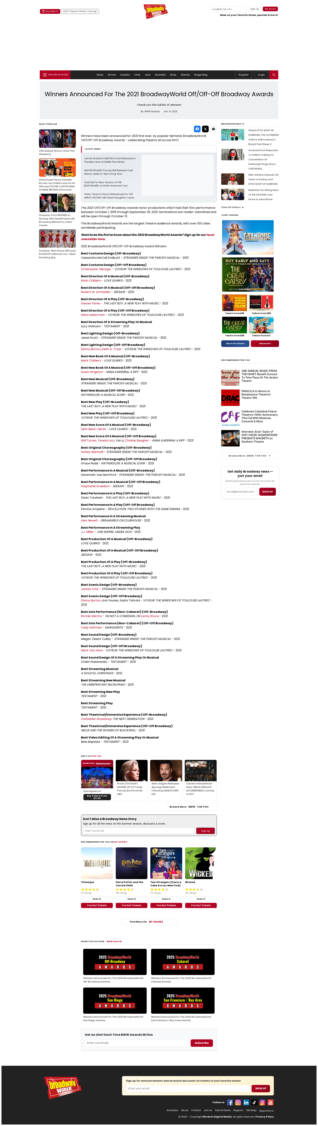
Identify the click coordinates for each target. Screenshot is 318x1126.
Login (261, 74)
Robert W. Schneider (96, 292)
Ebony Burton (90, 349)
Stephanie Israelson (95, 486)
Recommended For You (235, 360)
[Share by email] (213, 129)
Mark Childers (91, 360)
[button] (273, 74)
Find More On (146, 922)
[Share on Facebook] (197, 129)
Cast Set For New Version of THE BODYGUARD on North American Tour (106, 184)
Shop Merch (51, 11)
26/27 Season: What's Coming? (80, 11)
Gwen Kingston (92, 372)
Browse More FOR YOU (189, 807)
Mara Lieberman (93, 315)
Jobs (148, 74)
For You (96, 756)
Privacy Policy (264, 1116)
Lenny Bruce (150, 616)
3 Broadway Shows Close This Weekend (57, 144)
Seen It (97, 898)
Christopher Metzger (96, 269)
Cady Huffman (91, 627)
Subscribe (202, 1043)
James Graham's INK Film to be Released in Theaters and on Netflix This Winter (110, 160)
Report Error (266, 1111)
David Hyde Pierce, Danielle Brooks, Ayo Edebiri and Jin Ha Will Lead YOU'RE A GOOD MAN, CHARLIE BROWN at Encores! (57, 176)
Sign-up (254, 8)
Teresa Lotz (106, 440)
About (184, 1110)
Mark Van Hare (92, 650)
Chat (137, 74)
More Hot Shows (235, 343)
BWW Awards (114, 941)
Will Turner (88, 440)
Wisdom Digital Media (217, 1116)
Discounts (265, 343)
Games (185, 74)
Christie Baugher (137, 440)
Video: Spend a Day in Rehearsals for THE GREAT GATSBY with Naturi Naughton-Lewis (109, 196)
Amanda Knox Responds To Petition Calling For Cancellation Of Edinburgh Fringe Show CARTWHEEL (263, 159)
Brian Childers (91, 280)
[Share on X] (205, 129)
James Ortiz (89, 589)
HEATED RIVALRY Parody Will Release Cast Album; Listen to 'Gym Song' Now (108, 172)
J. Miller (88, 532)
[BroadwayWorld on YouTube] (270, 1102)
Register (244, 74)
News (100, 74)
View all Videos (231, 207)
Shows (112, 74)
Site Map (251, 1110)
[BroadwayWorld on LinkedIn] (246, 1102)
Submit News (223, 1110)
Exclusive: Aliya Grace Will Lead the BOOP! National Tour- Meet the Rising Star (57, 245)
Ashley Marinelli (92, 452)
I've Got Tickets (97, 905)
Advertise (172, 1110)
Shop (173, 74)
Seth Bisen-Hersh (93, 429)
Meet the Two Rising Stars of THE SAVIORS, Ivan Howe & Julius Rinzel (263, 194)
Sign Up (260, 1088)
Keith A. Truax (111, 349)
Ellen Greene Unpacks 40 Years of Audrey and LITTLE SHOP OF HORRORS (263, 179)
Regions (238, 1110)
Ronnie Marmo (91, 616)
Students (160, 74)
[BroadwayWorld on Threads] (262, 1102)
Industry (125, 74)
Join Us (208, 1110)
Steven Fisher (90, 303)
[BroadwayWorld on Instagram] (238, 1102)
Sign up (267, 491)
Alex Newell (89, 520)
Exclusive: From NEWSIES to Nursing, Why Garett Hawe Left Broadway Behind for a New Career (57, 211)
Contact (196, 1110)
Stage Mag (200, 74)
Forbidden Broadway (96, 719)
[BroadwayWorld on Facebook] (230, 1102)
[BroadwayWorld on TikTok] (254, 1102)
